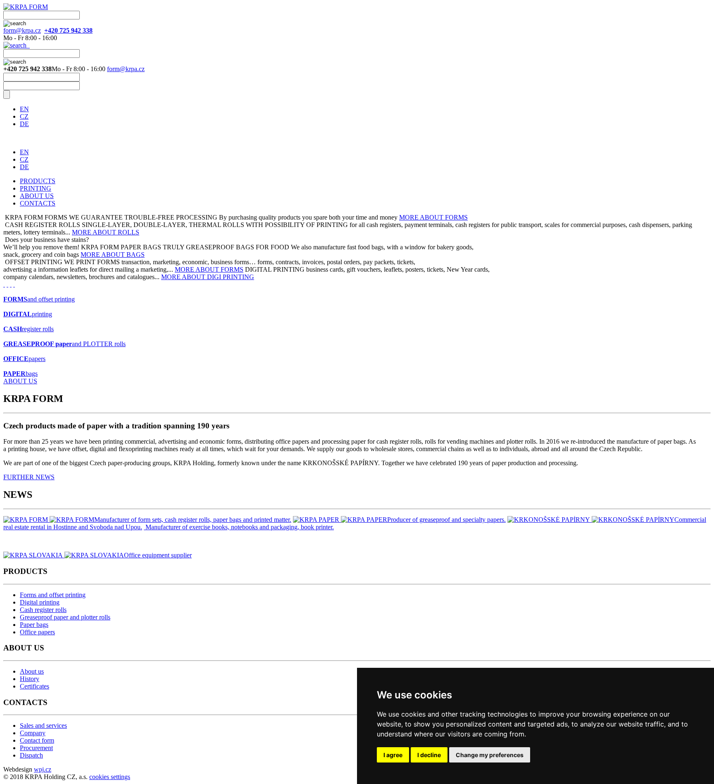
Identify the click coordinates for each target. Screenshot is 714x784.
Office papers (37, 632)
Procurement (36, 747)
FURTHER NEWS (29, 476)
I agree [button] (392, 754)
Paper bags (34, 624)
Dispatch (31, 755)
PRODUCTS (37, 180)
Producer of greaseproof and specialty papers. (446, 519)
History (29, 678)
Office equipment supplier (158, 555)
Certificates (34, 686)
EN (24, 108)
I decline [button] (429, 754)
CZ (24, 116)
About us (32, 671)
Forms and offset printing (53, 594)
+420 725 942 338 (68, 30)
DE (24, 123)
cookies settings (109, 776)
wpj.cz (42, 769)
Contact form (37, 740)
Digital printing (40, 602)
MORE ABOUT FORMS (433, 217)
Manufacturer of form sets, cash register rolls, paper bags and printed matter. (192, 519)
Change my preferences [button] (490, 754)
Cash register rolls (43, 609)
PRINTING (35, 188)
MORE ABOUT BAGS (113, 254)
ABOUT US (37, 195)
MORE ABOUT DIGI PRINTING (207, 276)
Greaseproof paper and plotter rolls (65, 617)
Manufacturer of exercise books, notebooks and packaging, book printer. (239, 527)
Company (32, 732)
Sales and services (43, 725)
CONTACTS (37, 203)
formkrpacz (22, 30)
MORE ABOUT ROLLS (105, 232)
